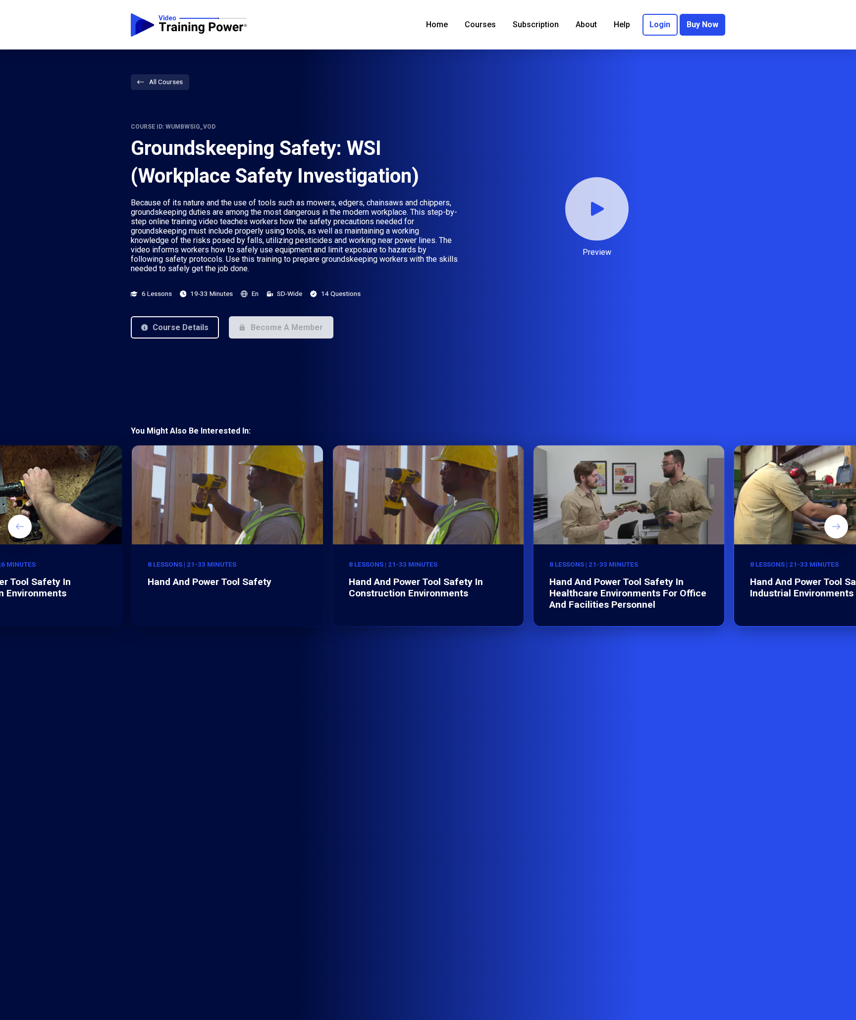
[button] (175, 327)
